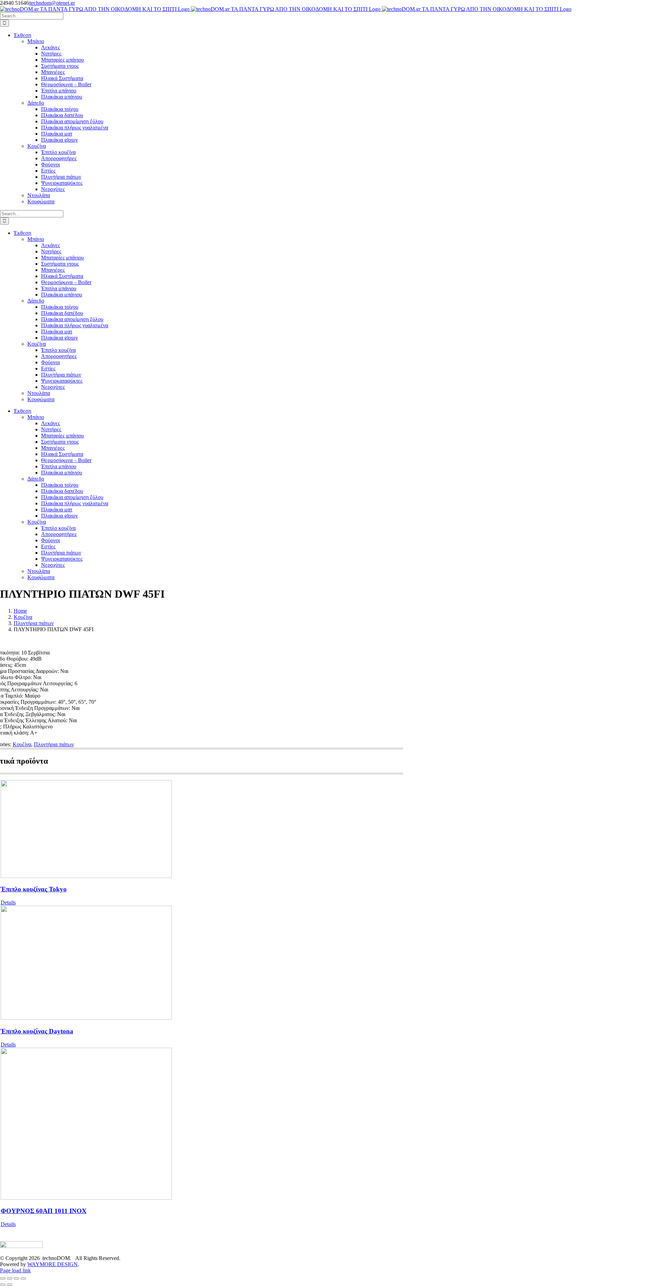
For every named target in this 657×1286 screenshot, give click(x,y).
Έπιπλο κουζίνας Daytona (37, 1031)
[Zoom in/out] (2, 1278)
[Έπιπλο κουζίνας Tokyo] (202, 829)
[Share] (16, 1278)
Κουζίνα (22, 744)
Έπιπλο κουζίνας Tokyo (34, 889)
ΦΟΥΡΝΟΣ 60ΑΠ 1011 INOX (44, 1210)
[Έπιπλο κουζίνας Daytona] (202, 963)
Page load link (15, 1270)
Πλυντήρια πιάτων (54, 744)
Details (8, 902)
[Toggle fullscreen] (9, 1278)
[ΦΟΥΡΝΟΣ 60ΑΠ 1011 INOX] (202, 1124)
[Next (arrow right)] (9, 1285)
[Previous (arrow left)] (2, 1285)
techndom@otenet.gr (52, 3)
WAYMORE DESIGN (52, 1264)
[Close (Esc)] (23, 1278)
